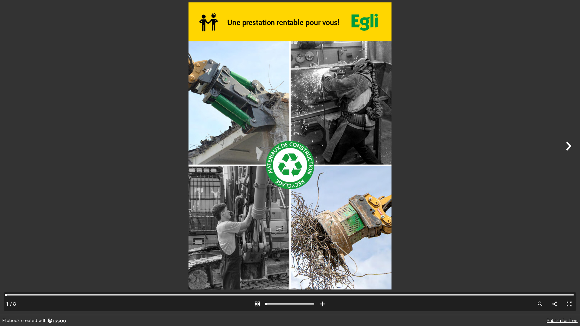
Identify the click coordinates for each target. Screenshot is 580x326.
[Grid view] (257, 304)
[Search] (540, 304)
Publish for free (562, 320)
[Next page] (568, 157)
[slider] (290, 304)
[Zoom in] (323, 304)
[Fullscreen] (569, 304)
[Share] (555, 304)
